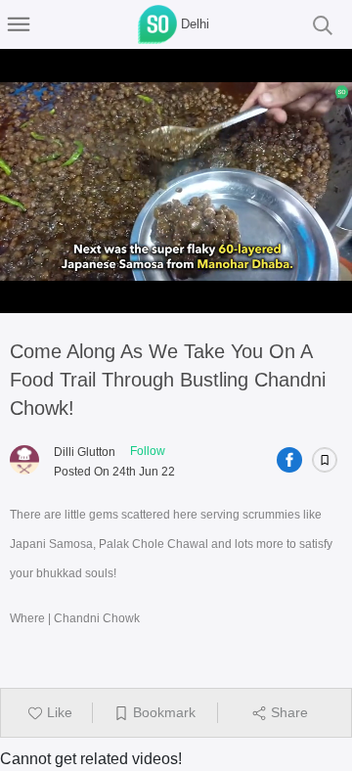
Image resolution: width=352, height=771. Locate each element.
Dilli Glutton (84, 452)
